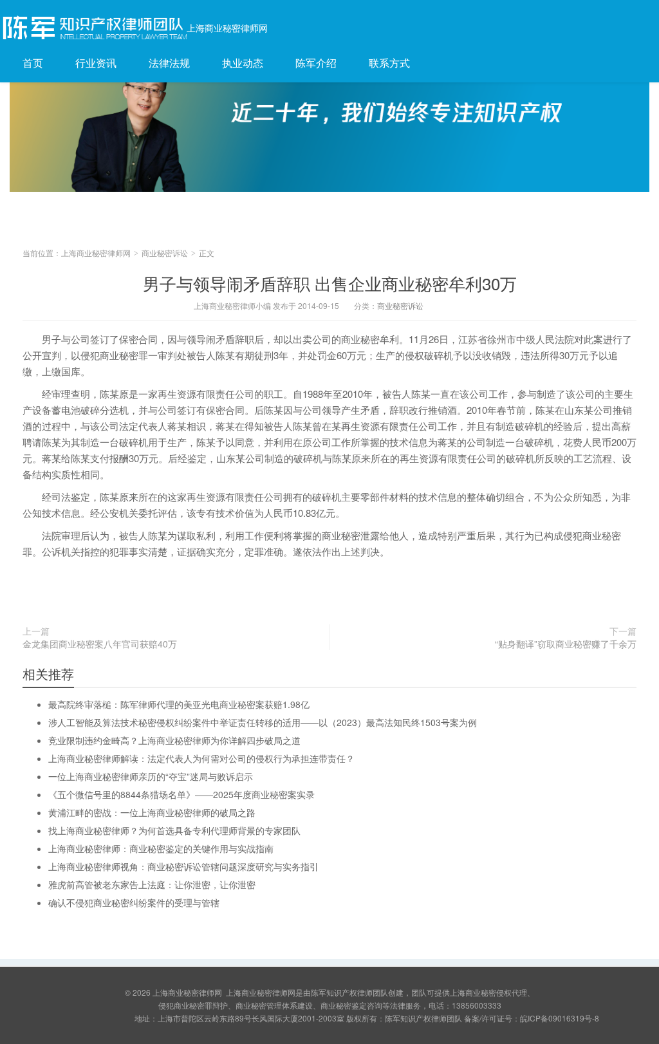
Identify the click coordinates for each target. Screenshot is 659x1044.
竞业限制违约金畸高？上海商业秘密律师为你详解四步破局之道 (174, 740)
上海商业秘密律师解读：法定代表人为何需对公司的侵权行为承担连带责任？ (201, 758)
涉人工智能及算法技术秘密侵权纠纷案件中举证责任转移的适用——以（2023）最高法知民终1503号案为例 (262, 722)
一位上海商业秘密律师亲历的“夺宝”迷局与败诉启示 (150, 776)
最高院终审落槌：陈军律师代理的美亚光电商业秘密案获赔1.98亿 (179, 704)
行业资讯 (95, 62)
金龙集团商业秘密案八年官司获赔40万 (100, 643)
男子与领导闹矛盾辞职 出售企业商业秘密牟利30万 (330, 283)
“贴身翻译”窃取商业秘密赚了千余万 (565, 643)
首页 (33, 62)
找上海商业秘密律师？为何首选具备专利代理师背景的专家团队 (174, 830)
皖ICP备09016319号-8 (559, 1017)
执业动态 (242, 62)
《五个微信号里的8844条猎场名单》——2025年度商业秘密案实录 (181, 794)
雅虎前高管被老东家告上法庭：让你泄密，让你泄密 (151, 884)
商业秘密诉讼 (165, 252)
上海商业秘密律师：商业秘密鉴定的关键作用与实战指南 (161, 848)
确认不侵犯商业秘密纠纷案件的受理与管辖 (133, 902)
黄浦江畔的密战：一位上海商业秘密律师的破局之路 (151, 812)
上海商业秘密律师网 (227, 27)
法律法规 (169, 62)
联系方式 (389, 62)
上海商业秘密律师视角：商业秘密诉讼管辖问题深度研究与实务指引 (183, 866)
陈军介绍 (316, 62)
